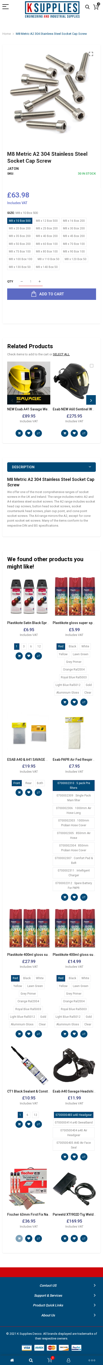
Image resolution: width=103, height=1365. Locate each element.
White (85, 646)
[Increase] (40, 281)
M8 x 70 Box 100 (74, 244)
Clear (87, 692)
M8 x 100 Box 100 (20, 259)
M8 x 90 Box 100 (74, 251)
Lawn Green (80, 654)
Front (16, 783)
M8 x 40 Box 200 (47, 236)
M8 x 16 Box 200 (74, 220)
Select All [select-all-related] (61, 354)
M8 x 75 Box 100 (20, 251)
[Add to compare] (38, 433)
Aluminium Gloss (67, 692)
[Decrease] (22, 281)
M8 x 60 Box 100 (47, 244)
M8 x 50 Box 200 (20, 244)
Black (72, 646)
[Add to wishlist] (28, 433)
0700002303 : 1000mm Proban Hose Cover (73, 823)
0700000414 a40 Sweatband (74, 1122)
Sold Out (19, 1238)
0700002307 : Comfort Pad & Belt (74, 860)
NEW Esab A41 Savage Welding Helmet (37, 409)
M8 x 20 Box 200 (20, 228)
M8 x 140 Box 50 (47, 267)
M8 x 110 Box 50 (48, 259)
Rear (28, 783)
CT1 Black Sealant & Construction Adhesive (40, 1091)
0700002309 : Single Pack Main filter (74, 798)
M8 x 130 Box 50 (20, 267)
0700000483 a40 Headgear (74, 1115)
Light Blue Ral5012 (68, 685)
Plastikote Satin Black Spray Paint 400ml (38, 623)
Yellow (63, 654)
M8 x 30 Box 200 (74, 228)
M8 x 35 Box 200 (20, 236)
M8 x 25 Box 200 (47, 228)
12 (39, 646)
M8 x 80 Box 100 (47, 251)
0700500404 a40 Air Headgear (73, 1133)
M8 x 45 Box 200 (74, 236)
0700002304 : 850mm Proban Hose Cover (73, 848)
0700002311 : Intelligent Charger (74, 873)
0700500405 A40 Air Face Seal (74, 1145)
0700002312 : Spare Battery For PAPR (73, 885)
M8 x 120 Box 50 (75, 259)
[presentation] (12, 400)
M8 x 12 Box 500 (47, 220)
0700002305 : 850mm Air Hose (74, 835)
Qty (10, 281)
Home (6, 33)
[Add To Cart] (19, 433)
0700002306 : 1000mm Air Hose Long (73, 810)
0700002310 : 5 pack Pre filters (73, 785)
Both (40, 783)
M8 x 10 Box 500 (20, 220)
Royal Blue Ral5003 (74, 677)
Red (60, 646)
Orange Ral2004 (74, 669)
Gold (89, 685)
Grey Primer (73, 662)
